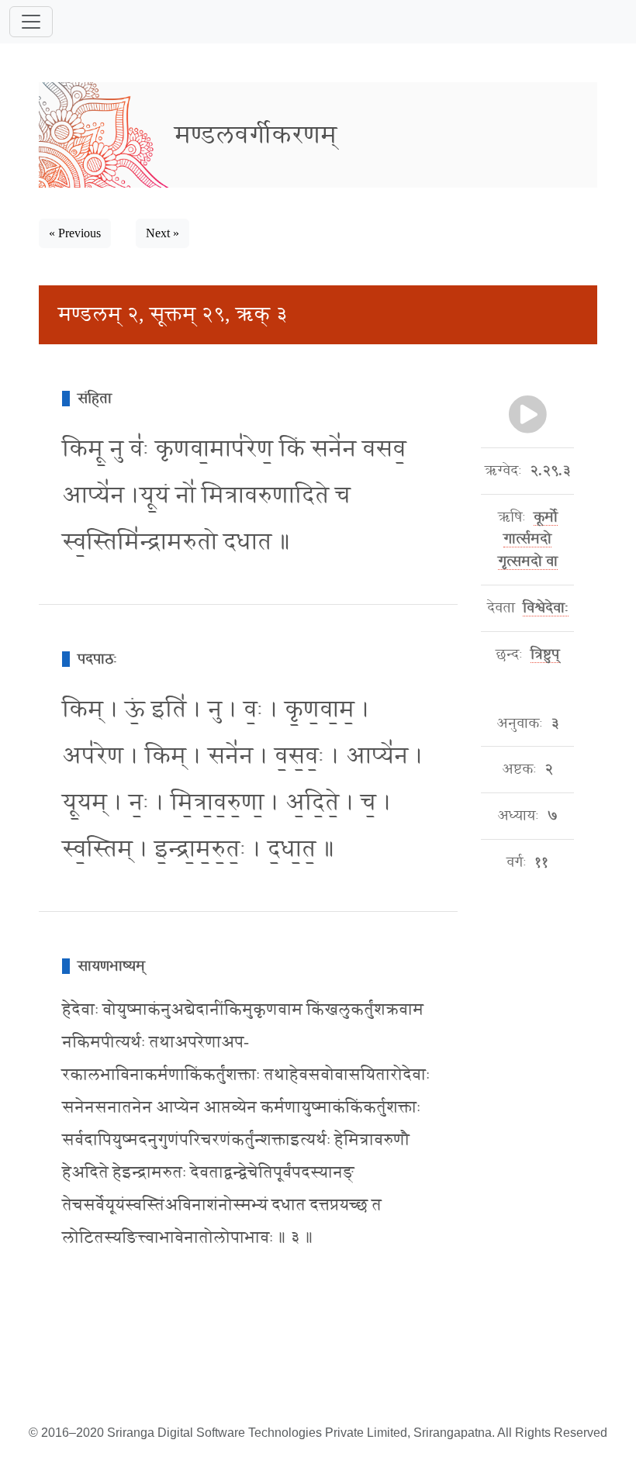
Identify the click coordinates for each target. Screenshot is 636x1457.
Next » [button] (162, 233)
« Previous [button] (75, 233)
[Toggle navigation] (31, 21)
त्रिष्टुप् (545, 654)
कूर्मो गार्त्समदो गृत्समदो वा (528, 539)
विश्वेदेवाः (546, 608)
